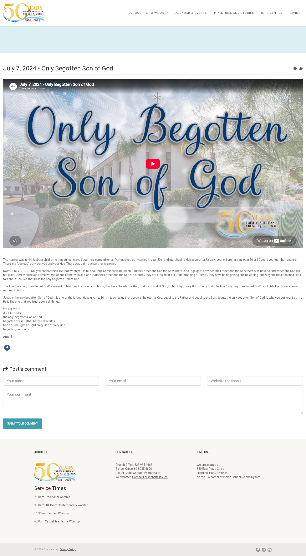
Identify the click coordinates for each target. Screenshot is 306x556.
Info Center (271, 12)
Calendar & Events (190, 12)
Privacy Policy (68, 549)
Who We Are (156, 12)
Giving (295, 12)
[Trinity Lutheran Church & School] (51, 12)
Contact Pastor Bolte (146, 473)
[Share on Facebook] (7, 348)
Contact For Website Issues (150, 477)
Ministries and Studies (234, 12)
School (134, 12)
